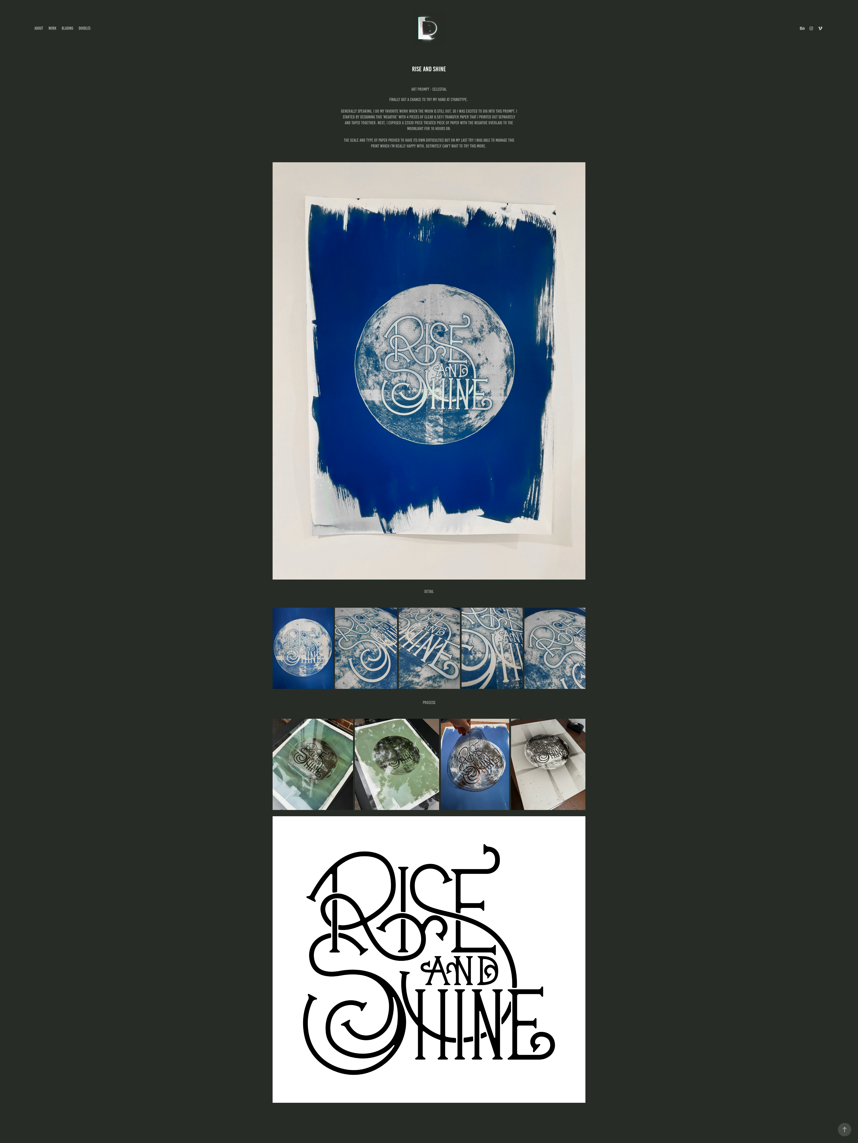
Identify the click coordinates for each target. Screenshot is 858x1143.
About (38, 28)
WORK (52, 28)
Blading (67, 28)
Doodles (84, 28)
